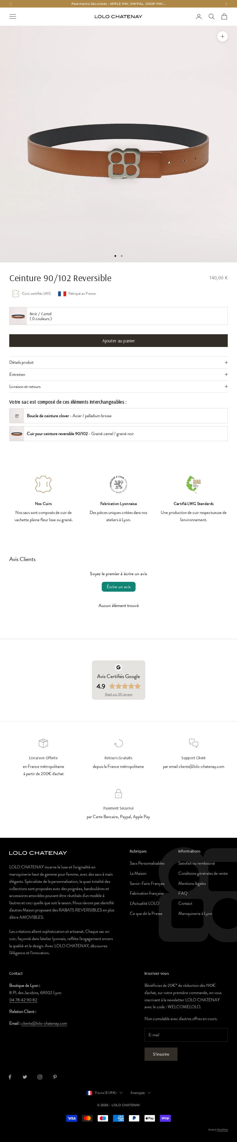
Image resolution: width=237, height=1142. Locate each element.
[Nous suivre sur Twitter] (25, 1077)
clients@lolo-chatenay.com (44, 1023)
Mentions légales (192, 883)
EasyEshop (222, 1130)
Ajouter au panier (118, 340)
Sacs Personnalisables (147, 863)
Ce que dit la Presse (146, 913)
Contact (185, 903)
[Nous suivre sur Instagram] (40, 1077)
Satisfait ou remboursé (196, 863)
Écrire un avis (119, 586)
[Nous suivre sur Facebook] (10, 1077)
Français (138, 1093)
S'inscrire (161, 1054)
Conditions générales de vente (203, 873)
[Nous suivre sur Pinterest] (55, 1077)
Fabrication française (147, 893)
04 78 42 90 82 (23, 1000)
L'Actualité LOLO (144, 903)
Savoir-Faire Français (147, 883)
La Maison (138, 873)
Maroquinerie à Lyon (195, 913)
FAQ (182, 893)
